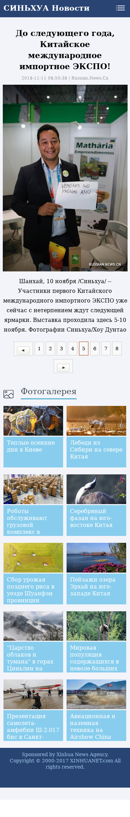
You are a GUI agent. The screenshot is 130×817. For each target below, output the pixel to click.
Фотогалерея (49, 391)
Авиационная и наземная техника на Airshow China (92, 726)
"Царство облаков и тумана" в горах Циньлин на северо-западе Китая (30, 665)
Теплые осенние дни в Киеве (31, 446)
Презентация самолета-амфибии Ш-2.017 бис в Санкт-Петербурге (33, 730)
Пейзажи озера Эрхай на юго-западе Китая (93, 586)
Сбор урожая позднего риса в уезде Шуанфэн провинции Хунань (30, 593)
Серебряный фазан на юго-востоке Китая (91, 518)
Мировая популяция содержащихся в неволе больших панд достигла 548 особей (94, 665)
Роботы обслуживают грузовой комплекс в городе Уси (27, 525)
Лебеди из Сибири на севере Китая (96, 449)
